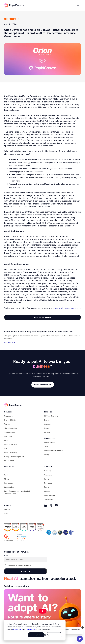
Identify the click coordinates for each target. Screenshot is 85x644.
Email (6, 513)
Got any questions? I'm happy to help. (68, 631)
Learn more (10, 342)
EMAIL (6, 556)
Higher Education (10, 428)
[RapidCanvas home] (14, 5)
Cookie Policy (30, 629)
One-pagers (8, 483)
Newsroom (48, 483)
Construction (8, 416)
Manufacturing (9, 432)
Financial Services (10, 444)
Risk (5, 448)
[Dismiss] (82, 627)
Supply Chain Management (14, 457)
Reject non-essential (54, 635)
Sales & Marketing (10, 452)
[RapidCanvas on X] (51, 505)
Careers (47, 491)
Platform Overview (51, 416)
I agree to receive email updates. (20, 565)
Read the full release (42, 317)
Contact (7, 509)
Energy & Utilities (10, 420)
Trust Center (48, 499)
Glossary (7, 479)
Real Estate (8, 436)
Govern (47, 432)
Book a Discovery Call (42, 384)
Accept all (36, 635)
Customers (48, 475)
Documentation (49, 495)
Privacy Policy (18, 629)
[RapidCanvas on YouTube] (56, 505)
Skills (46, 446)
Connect (47, 424)
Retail (6, 440)
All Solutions (9, 461)
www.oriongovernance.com (68, 308)
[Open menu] (78, 5)
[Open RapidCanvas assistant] (80, 639)
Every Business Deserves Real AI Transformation (17, 492)
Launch (46, 428)
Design (46, 420)
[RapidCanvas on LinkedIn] (45, 505)
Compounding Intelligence (53, 450)
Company (47, 471)
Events (46, 487)
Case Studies (9, 487)
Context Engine (49, 442)
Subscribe (25, 571)
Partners (47, 479)
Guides (6, 475)
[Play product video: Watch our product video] (42, 611)
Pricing (46, 454)
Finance (7, 424)
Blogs (6, 471)
